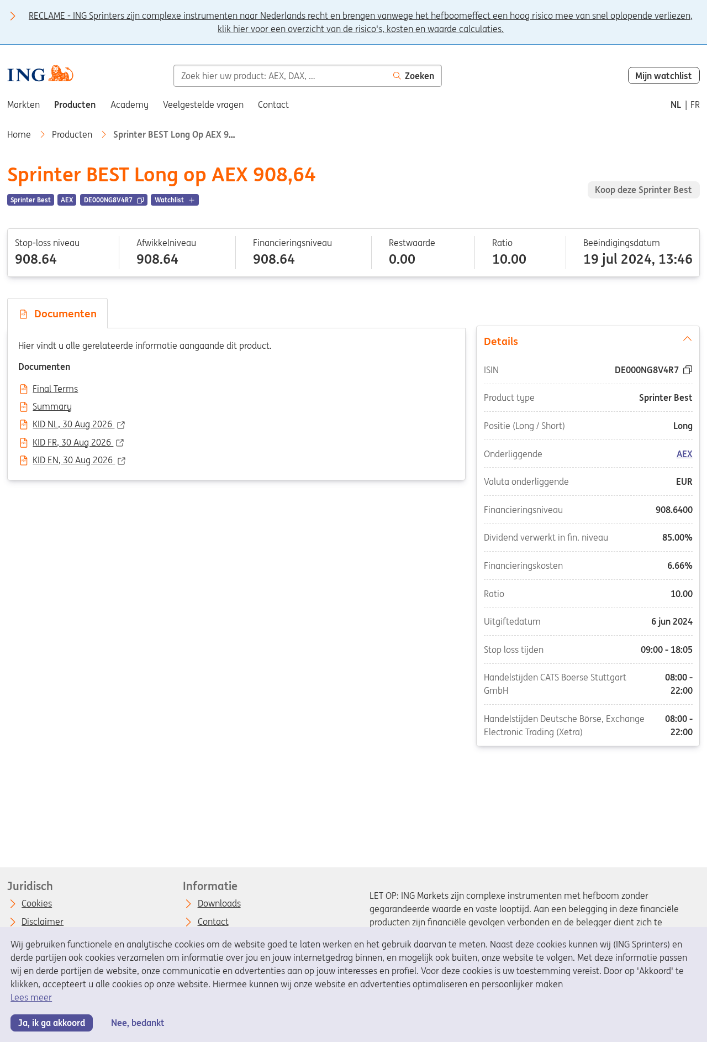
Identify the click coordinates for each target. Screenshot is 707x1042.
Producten (73, 134)
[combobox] (280, 75)
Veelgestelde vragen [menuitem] (203, 104)
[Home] (40, 75)
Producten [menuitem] (75, 104)
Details (501, 341)
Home (20, 134)
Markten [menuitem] (23, 104)
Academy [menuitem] (129, 104)
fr (695, 104)
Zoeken (419, 75)
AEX (684, 453)
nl (676, 104)
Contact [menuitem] (273, 104)
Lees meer (31, 997)
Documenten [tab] (63, 313)
